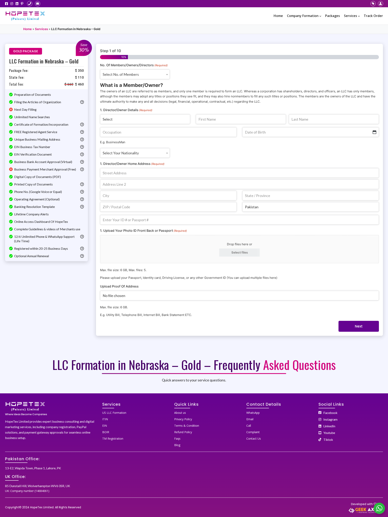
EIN (104, 425)
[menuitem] (278, 16)
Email (249, 419)
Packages (332, 16)
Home (278, 16)
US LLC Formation (114, 413)
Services (350, 16)
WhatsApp (253, 413)
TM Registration (112, 438)
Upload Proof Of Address (119, 286)
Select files (239, 252)
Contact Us (253, 438)
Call (248, 425)
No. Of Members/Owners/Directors (134, 65)
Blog (177, 445)
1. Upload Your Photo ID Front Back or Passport (143, 230)
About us (180, 413)
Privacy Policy (183, 419)
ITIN (105, 419)
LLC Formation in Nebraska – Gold (43, 61)
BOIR (105, 432)
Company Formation (302, 16)
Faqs (177, 438)
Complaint (253, 432)
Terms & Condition (186, 425)
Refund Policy (183, 432)
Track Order (373, 16)
